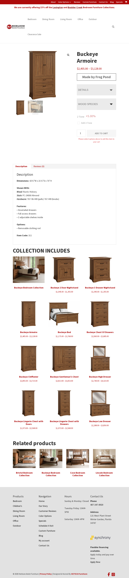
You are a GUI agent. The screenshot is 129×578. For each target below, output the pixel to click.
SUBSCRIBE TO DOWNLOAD (77, 310)
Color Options (63, 2)
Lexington (58, 7)
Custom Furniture (89, 2)
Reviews (77, 2)
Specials (119, 2)
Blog (112, 2)
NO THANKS (77, 323)
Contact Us (103, 2)
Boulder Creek (75, 7)
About (53, 2)
